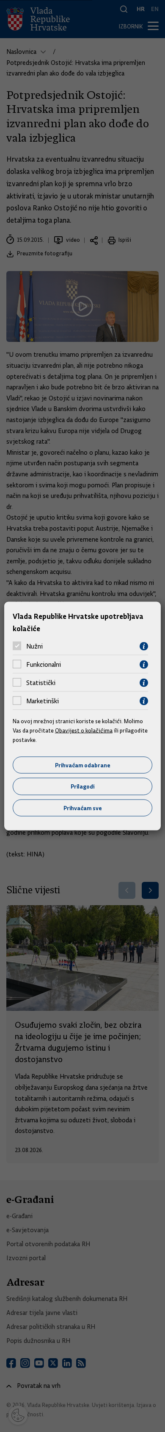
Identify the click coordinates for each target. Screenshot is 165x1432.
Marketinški (42, 701)
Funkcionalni (43, 664)
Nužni (34, 646)
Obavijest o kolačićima (84, 730)
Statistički (40, 683)
